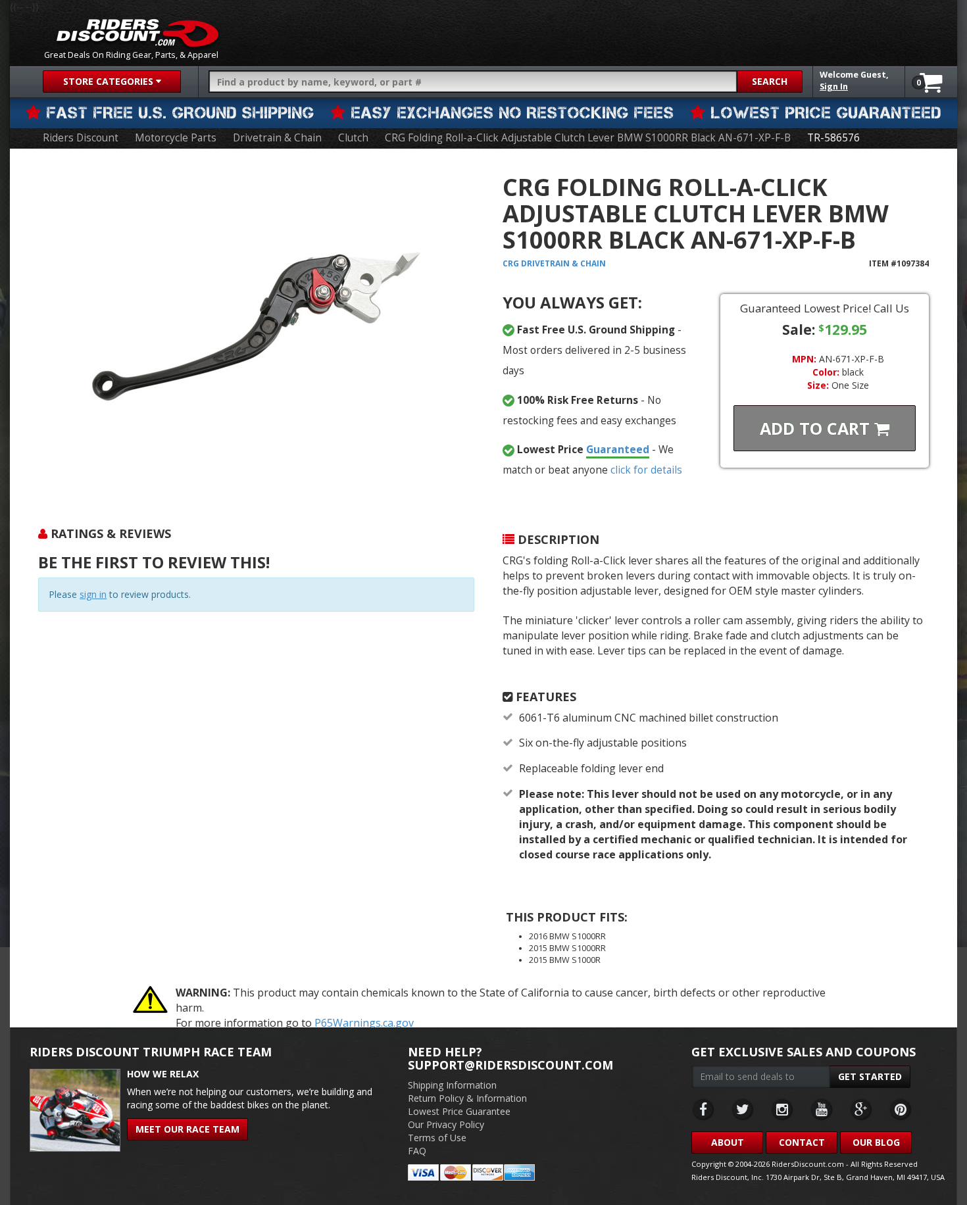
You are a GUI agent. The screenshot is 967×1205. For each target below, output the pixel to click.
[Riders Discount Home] (137, 33)
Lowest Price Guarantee (459, 1111)
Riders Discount (80, 138)
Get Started (870, 1076)
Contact (802, 1142)
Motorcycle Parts (175, 138)
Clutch (353, 138)
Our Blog (876, 1142)
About (727, 1142)
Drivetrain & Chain (277, 138)
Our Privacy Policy (446, 1124)
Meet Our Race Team (187, 1129)
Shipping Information (452, 1085)
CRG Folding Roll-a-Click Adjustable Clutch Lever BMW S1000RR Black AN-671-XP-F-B (588, 138)
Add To (817, 428)
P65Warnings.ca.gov (364, 1023)
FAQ (417, 1150)
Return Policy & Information (467, 1098)
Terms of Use (437, 1137)
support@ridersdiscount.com (510, 1065)
